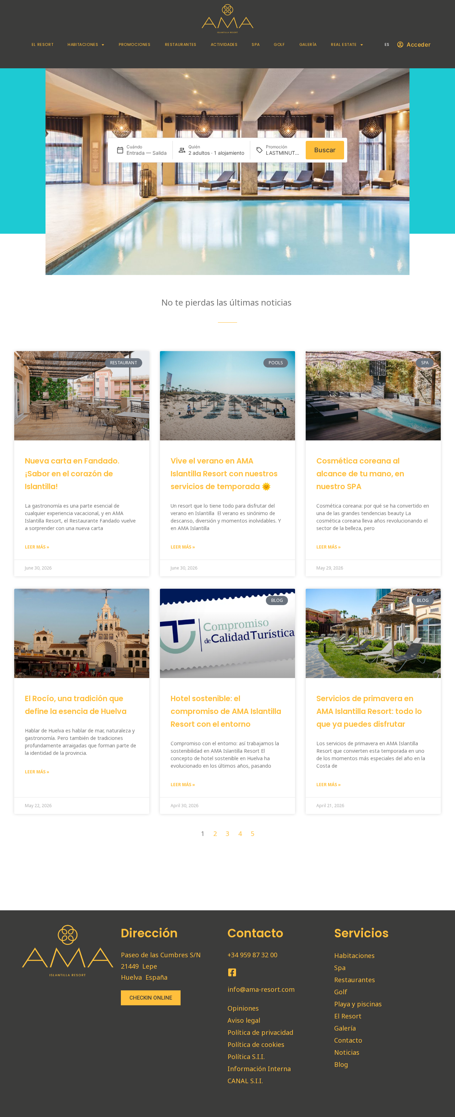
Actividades (224, 44)
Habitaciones (83, 44)
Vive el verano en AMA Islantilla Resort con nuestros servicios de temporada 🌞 (224, 474)
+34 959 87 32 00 (252, 955)
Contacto (348, 1040)
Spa (255, 44)
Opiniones (243, 1008)
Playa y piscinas (358, 1004)
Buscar (325, 150)
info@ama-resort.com (261, 989)
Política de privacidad (260, 1032)
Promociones (135, 44)
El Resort (42, 44)
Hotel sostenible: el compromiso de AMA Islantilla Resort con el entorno (226, 711)
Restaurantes (181, 44)
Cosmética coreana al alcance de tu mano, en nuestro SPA (360, 474)
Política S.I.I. (246, 1056)
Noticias (346, 1052)
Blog (341, 1064)
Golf (279, 44)
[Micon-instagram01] (245, 972)
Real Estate (344, 44)
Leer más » (37, 547)
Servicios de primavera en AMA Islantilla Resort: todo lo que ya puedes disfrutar (369, 711)
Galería (308, 44)
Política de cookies (256, 1044)
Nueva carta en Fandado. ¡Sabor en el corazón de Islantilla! (72, 474)
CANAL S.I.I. (245, 1080)
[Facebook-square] (232, 972)
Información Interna (259, 1068)
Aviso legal (244, 1020)
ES (387, 44)
